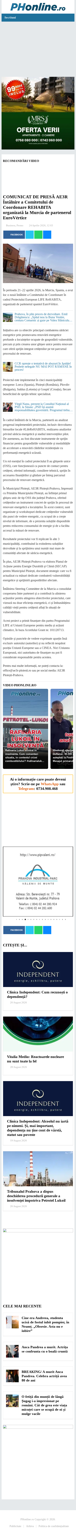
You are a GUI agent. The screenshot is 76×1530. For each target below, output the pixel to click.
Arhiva (30, 1526)
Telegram (26, 788)
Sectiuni (10, 17)
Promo (20, 225)
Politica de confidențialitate (54, 1526)
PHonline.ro (27, 1519)
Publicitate (15, 1526)
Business (10, 225)
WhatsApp (50, 784)
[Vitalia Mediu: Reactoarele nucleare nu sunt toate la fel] (38, 1034)
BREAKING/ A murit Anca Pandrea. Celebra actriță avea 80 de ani (44, 1376)
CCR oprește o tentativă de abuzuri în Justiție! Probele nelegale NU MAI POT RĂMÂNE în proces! (43, 366)
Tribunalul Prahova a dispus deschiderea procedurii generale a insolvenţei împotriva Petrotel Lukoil (36, 1195)
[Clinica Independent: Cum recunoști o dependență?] (38, 969)
